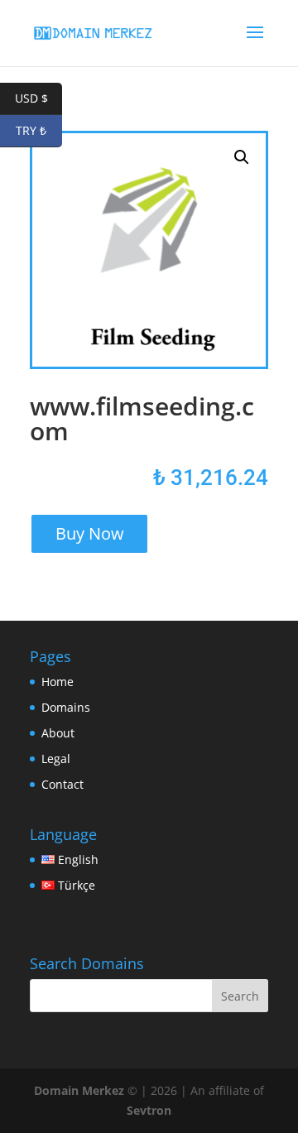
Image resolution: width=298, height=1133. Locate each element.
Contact (62, 784)
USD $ (38, 98)
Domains (65, 707)
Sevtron (149, 1110)
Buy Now (89, 533)
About (57, 733)
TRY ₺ (39, 130)
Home (57, 681)
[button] (242, 157)
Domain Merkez (79, 1090)
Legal (55, 758)
